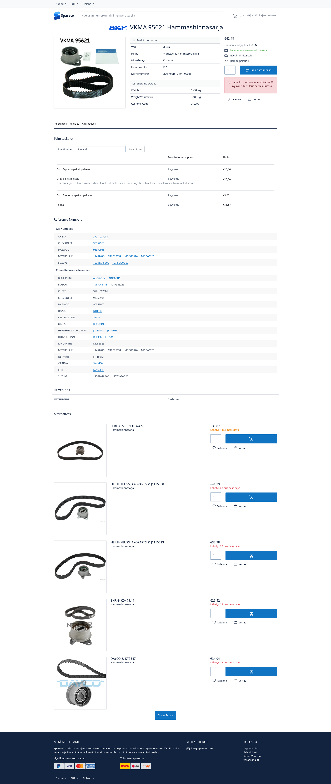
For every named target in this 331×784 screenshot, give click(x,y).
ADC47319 (115, 278)
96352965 (98, 243)
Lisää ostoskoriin (260, 70)
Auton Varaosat (252, 756)
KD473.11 (98, 369)
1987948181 (100, 284)
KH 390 (97, 337)
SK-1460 (98, 363)
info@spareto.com (202, 748)
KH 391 (109, 337)
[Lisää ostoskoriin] (251, 438)
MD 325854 (114, 256)
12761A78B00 (101, 262)
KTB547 (97, 310)
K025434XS (99, 324)
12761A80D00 (120, 262)
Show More (165, 715)
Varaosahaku (251, 759)
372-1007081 (100, 236)
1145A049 (98, 256)
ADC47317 (99, 278)
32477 (96, 317)
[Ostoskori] (235, 15)
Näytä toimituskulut (241, 55)
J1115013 (98, 330)
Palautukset (250, 752)
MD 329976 (131, 256)
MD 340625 (147, 256)
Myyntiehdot (250, 748)
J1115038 (112, 330)
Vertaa (256, 99)
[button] (61, 4)
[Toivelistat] (241, 15)
